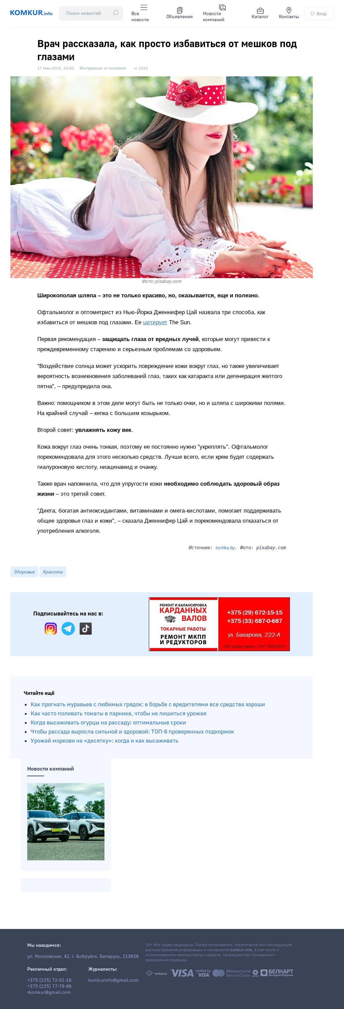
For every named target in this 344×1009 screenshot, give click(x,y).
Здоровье (24, 571)
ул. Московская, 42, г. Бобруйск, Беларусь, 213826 (83, 957)
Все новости (140, 17)
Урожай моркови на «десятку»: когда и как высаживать (104, 740)
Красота (53, 571)
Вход (321, 13)
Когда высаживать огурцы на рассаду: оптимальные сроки (108, 722)
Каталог (260, 17)
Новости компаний (213, 17)
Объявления (179, 17)
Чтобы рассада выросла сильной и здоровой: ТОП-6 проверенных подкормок (132, 731)
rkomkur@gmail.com (49, 992)
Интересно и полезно (103, 68)
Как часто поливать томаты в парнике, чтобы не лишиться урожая (118, 713)
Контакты (289, 17)
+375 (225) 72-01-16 (49, 980)
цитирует (155, 322)
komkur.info (241, 949)
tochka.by (225, 547)
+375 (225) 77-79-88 (49, 986)
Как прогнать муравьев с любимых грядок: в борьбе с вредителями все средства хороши (148, 704)
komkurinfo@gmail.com (113, 980)
